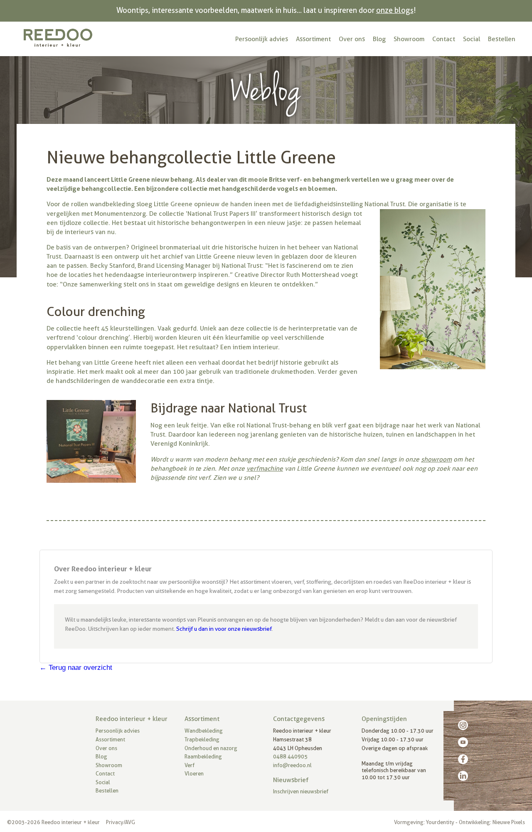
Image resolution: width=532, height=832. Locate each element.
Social (471, 39)
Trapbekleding (202, 739)
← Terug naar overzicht (75, 668)
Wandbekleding (204, 731)
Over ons (352, 39)
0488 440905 (290, 756)
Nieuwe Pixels (509, 822)
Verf (190, 765)
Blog (379, 39)
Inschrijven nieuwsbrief (300, 791)
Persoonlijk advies (261, 39)
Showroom (409, 39)
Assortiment (313, 39)
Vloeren (194, 773)
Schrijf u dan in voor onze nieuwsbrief (223, 628)
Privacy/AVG (120, 822)
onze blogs (395, 10)
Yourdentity (440, 822)
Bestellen (501, 39)
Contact (443, 39)
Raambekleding (203, 756)
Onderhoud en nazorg (211, 748)
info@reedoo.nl (292, 765)
